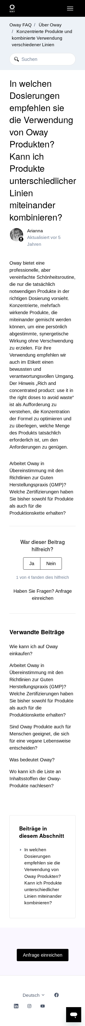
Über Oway (50, 24)
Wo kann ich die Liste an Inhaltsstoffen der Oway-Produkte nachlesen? (35, 778)
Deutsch (32, 995)
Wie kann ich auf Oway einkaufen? (33, 650)
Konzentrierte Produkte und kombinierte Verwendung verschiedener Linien (42, 38)
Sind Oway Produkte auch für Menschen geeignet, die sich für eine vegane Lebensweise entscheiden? (40, 737)
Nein (51, 563)
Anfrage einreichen (42, 955)
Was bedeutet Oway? (32, 759)
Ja (31, 563)
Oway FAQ (20, 24)
